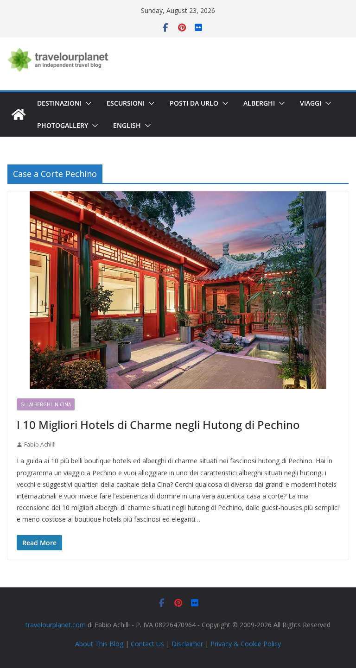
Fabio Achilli (40, 444)
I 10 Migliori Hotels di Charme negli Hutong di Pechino (158, 424)
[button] (87, 103)
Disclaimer (187, 643)
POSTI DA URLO (194, 103)
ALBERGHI (259, 103)
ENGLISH (127, 125)
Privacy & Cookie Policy (245, 643)
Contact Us (147, 643)
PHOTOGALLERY (62, 125)
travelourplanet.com (55, 624)
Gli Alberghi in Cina (45, 404)
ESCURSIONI (126, 103)
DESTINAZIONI (59, 103)
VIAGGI (310, 103)
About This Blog (99, 643)
